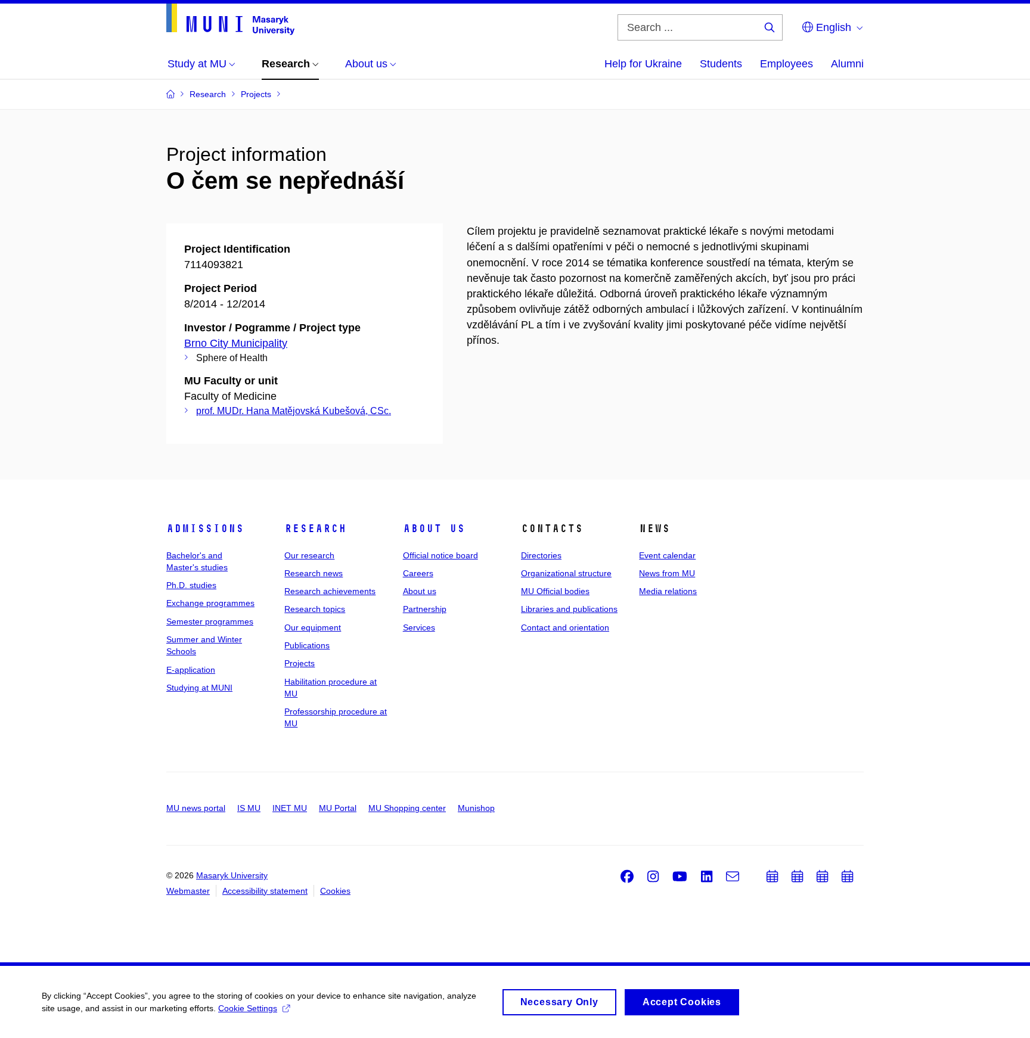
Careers (418, 573)
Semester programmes (209, 621)
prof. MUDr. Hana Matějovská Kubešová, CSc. (293, 411)
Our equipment (312, 627)
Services (419, 627)
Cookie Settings (247, 1008)
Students (721, 64)
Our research (309, 555)
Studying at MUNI (199, 687)
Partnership (424, 609)
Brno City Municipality (235, 343)
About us (434, 528)
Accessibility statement (265, 891)
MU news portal (195, 808)
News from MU (667, 573)
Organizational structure (566, 573)
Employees (786, 64)
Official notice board (440, 555)
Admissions (205, 528)
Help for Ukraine (643, 64)
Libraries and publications (569, 609)
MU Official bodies (555, 591)
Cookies (335, 891)
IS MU (248, 808)
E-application (190, 670)
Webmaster (188, 891)
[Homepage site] (230, 19)
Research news (313, 573)
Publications (307, 645)
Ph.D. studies (191, 585)
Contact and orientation (565, 627)
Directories (541, 555)
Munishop (476, 808)
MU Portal (337, 808)
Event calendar (667, 555)
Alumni (847, 64)
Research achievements (330, 591)
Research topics (314, 609)
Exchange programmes (210, 603)
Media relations (668, 591)
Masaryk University (232, 875)
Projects (299, 663)
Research (315, 528)
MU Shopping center (407, 808)
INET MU (289, 808)
